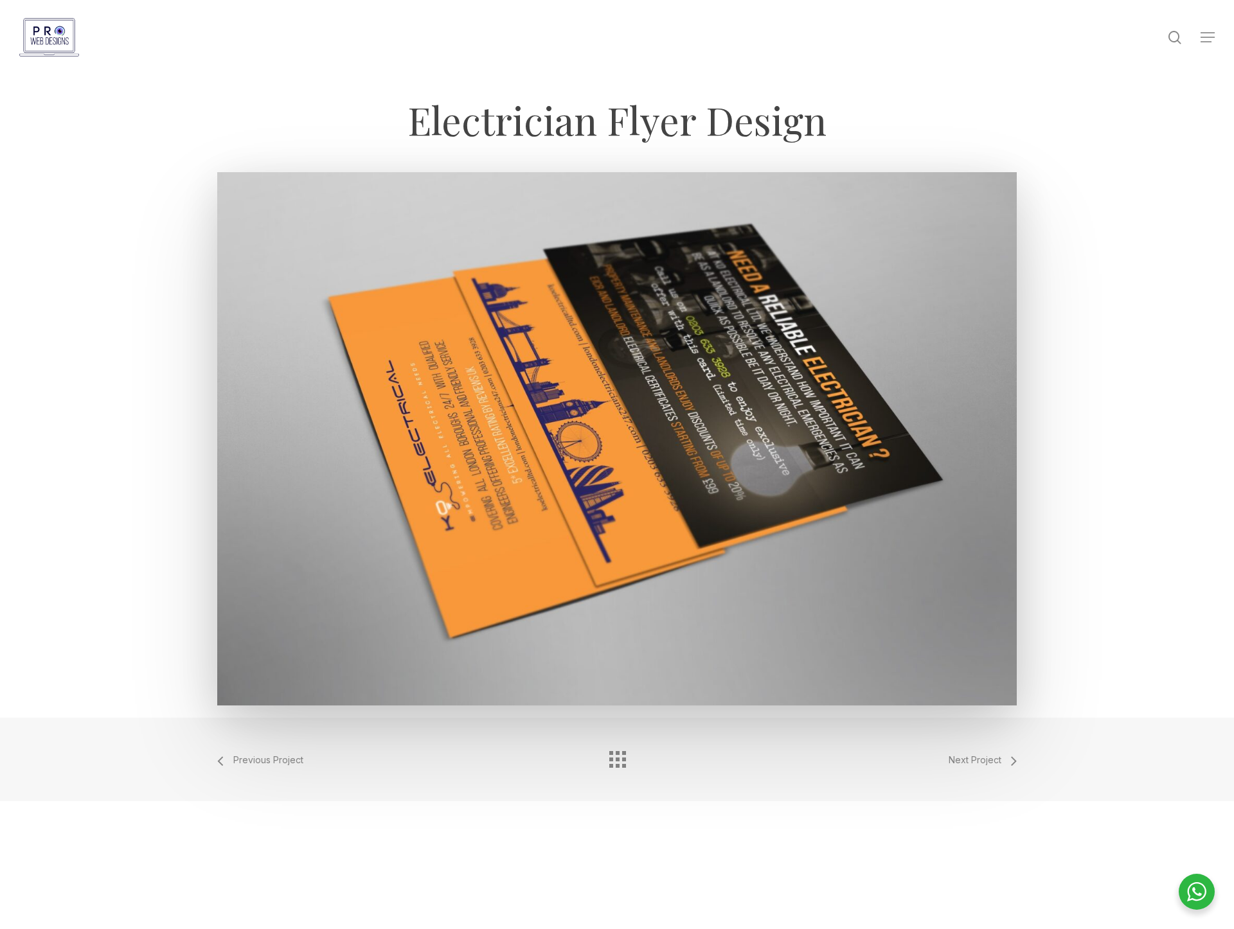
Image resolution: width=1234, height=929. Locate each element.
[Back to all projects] (617, 756)
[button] (1208, 37)
